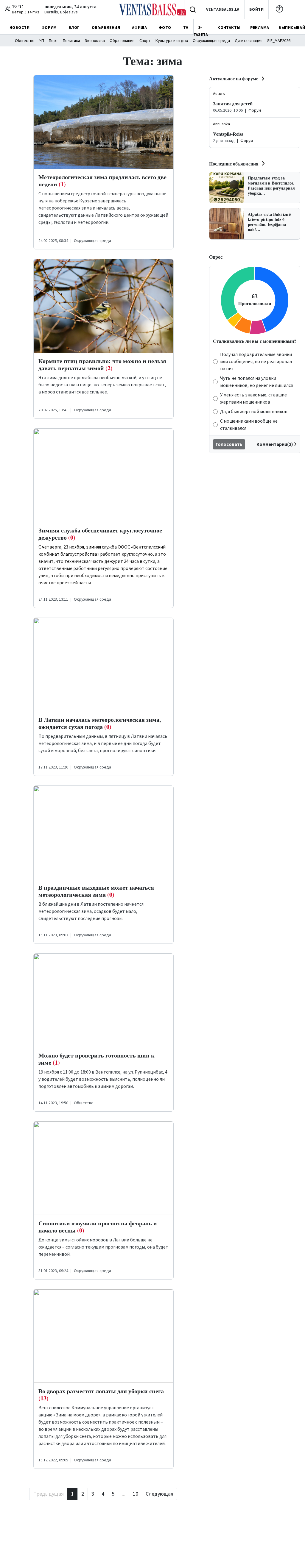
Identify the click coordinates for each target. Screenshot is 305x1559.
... (123, 1494)
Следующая (159, 1494)
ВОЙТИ (256, 10)
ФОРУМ (49, 28)
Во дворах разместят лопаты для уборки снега (101, 1394)
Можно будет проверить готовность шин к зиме (96, 1059)
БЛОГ (74, 28)
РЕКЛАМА (259, 28)
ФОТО (165, 28)
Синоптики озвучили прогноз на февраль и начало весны (97, 1227)
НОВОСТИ (19, 28)
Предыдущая (48, 1494)
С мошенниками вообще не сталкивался (249, 425)
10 (135, 1494)
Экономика (95, 41)
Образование (122, 41)
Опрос (215, 256)
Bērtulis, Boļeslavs (61, 12)
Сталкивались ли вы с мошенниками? (254, 341)
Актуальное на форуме (233, 78)
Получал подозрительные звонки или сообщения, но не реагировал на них (256, 361)
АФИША (139, 28)
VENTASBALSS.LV (222, 10)
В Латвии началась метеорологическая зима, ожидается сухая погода (99, 723)
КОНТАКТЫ (228, 28)
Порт (53, 41)
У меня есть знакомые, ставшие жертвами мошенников (253, 398)
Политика (71, 41)
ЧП (41, 41)
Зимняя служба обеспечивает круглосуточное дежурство (100, 534)
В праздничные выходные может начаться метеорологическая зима (96, 891)
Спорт (145, 41)
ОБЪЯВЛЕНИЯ (106, 28)
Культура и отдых (171, 41)
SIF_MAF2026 (278, 41)
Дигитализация (248, 41)
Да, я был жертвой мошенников (253, 411)
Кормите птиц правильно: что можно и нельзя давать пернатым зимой (102, 364)
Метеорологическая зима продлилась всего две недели (102, 180)
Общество (25, 41)
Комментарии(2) (274, 444)
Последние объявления (234, 163)
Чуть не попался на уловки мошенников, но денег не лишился (256, 382)
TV (186, 28)
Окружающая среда (211, 41)
